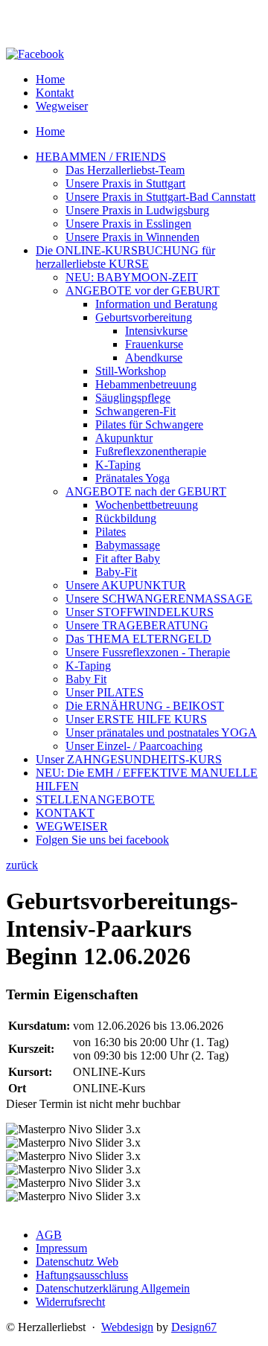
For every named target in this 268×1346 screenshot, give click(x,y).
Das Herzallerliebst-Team (125, 170)
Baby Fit (86, 679)
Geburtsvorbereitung (143, 317)
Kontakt (55, 92)
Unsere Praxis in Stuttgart (125, 183)
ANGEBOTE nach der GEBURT (146, 491)
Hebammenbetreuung (146, 384)
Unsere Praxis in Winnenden (133, 237)
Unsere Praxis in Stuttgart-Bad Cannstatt (160, 196)
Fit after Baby (127, 558)
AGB (49, 1234)
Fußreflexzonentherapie (150, 451)
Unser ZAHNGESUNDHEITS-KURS (129, 759)
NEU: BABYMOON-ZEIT (132, 277)
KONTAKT (65, 813)
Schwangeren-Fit (135, 411)
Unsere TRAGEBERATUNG (137, 625)
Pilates (110, 531)
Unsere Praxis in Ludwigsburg (137, 210)
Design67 (194, 1327)
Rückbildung (125, 518)
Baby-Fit (116, 571)
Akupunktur (124, 438)
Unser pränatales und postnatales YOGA (161, 732)
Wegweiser (62, 106)
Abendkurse (153, 357)
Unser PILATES (105, 692)
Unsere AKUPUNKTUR (126, 585)
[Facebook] (35, 54)
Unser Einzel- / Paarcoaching (134, 746)
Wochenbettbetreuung (146, 505)
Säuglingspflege (132, 397)
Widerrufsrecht (70, 1301)
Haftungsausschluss (82, 1275)
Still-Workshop (130, 371)
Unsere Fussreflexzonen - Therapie (148, 652)
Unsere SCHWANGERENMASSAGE (159, 598)
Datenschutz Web (77, 1261)
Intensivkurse (156, 330)
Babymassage (127, 545)
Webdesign (127, 1327)
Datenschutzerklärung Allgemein (113, 1288)
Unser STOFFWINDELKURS (140, 612)
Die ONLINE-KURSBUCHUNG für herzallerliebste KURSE (125, 257)
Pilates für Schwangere (149, 424)
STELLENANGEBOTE (95, 799)
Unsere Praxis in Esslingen (128, 223)
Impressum (61, 1248)
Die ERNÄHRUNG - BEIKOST (145, 705)
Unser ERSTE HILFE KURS (136, 719)
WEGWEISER (72, 826)
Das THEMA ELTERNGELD (138, 638)
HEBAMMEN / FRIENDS (101, 156)
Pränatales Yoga (132, 478)
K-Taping (118, 464)
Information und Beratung (156, 304)
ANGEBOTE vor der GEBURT (143, 290)
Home (50, 79)
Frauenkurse (154, 344)
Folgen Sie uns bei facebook (102, 839)
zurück (22, 865)
